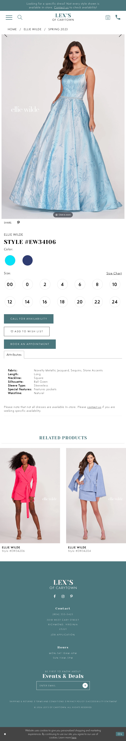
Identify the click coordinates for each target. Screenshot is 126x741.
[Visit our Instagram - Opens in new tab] (63, 596)
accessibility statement (102, 701)
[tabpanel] (63, 126)
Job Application (63, 634)
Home (12, 29)
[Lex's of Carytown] (63, 17)
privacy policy (76, 701)
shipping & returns (21, 701)
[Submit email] (85, 685)
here (74, 737)
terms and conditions (50, 701)
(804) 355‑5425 (63, 614)
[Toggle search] (20, 17)
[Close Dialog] (5, 734)
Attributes (14, 354)
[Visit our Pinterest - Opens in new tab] (71, 596)
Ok (120, 734)
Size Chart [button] (114, 273)
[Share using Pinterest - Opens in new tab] (18, 222)
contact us (94, 407)
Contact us (61, 7)
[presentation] (67, 495)
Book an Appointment (30, 344)
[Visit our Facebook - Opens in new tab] (54, 596)
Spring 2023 (58, 29)
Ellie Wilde (33, 29)
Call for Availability (28, 318)
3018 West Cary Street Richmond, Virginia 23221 (63, 624)
